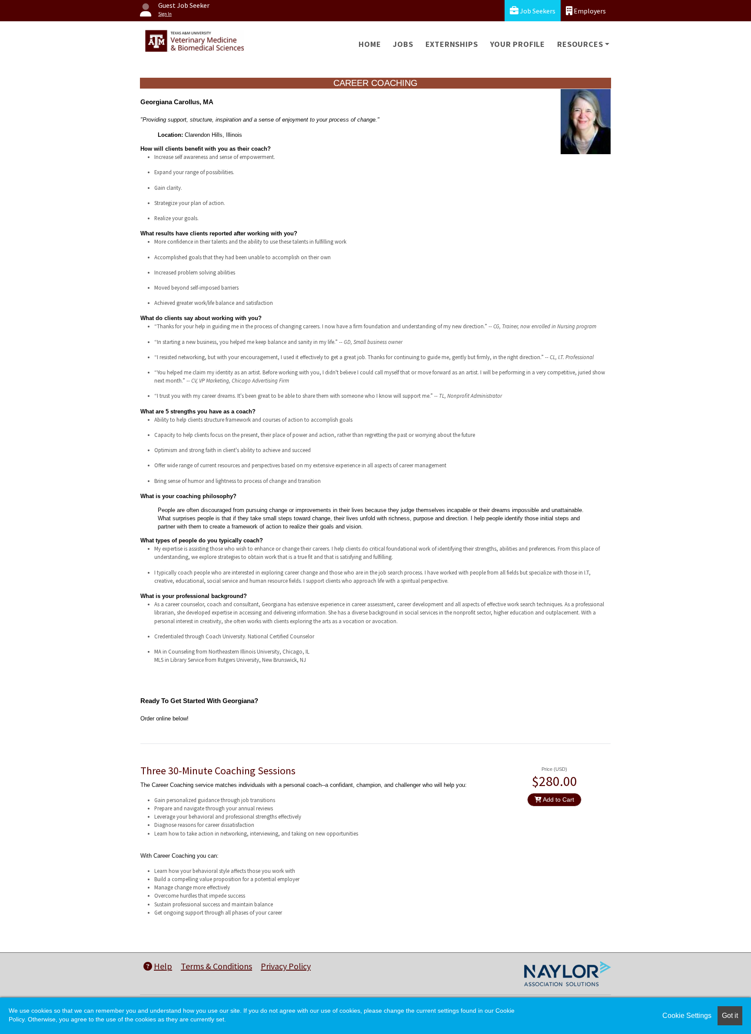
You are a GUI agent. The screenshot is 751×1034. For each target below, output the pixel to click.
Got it (730, 1015)
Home (370, 44)
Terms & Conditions (216, 966)
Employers (589, 11)
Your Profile (517, 44)
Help (163, 966)
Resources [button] (580, 44)
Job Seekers (536, 11)
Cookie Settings (686, 1015)
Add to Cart (558, 799)
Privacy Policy (286, 966)
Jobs (403, 44)
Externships (451, 44)
